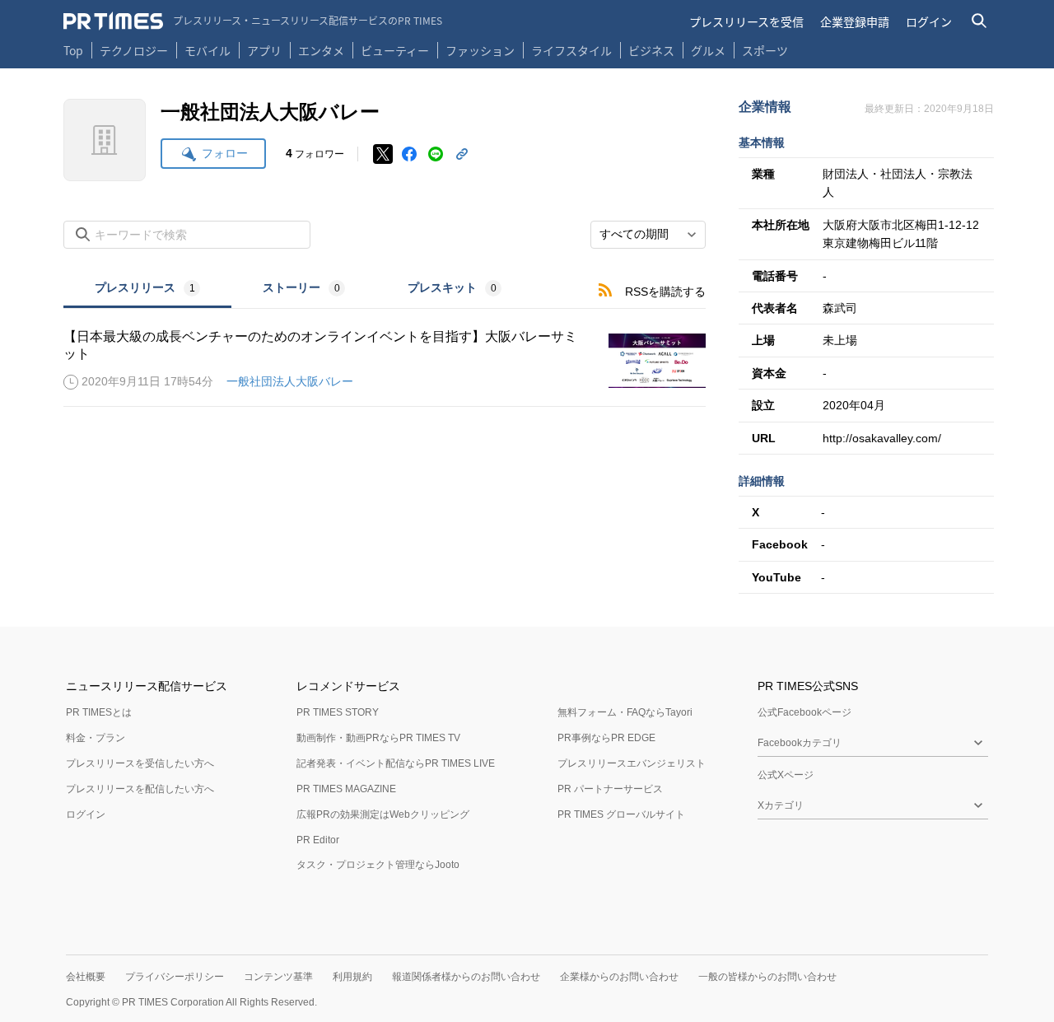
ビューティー (395, 50)
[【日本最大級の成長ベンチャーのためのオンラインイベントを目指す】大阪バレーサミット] (384, 360)
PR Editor (317, 840)
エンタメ (321, 50)
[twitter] (383, 154)
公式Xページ (786, 775)
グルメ (708, 50)
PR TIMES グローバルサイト (621, 814)
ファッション (480, 50)
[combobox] (648, 235)
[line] (435, 154)
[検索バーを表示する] (979, 21)
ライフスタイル (571, 50)
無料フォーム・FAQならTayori (625, 712)
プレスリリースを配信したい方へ (140, 789)
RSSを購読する (665, 291)
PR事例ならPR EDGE (606, 738)
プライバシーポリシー (174, 976)
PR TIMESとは (99, 712)
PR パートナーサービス (610, 789)
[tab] (147, 289)
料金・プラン (95, 738)
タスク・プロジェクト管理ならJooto (377, 864)
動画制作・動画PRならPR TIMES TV (378, 738)
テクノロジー (134, 50)
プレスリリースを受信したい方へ (140, 763)
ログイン (929, 21)
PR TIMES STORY (337, 712)
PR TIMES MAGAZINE (346, 789)
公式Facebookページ (804, 712)
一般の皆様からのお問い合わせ (767, 976)
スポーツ (765, 50)
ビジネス (651, 50)
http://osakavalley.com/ (882, 438)
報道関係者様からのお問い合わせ (466, 976)
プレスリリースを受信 (746, 21)
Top (73, 50)
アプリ (264, 50)
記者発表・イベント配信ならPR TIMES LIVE (395, 763)
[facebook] (409, 154)
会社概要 (85, 976)
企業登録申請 (854, 21)
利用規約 (352, 976)
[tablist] (298, 289)
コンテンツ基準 (278, 976)
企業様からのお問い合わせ (619, 976)
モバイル (207, 50)
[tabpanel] (384, 358)
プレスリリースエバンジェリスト (631, 763)
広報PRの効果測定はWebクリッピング (382, 814)
